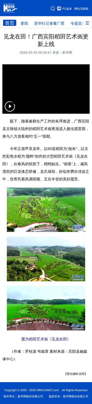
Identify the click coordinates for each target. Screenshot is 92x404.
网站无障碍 (81, 8)
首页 (9, 23)
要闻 (24, 23)
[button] (10, 109)
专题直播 (78, 23)
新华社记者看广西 (49, 23)
